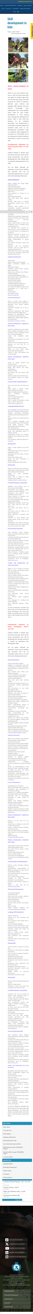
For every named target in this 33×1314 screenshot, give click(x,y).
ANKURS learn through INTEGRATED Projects (13, 1148)
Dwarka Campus (7, 1177)
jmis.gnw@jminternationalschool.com (18, 1285)
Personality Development (10, 1167)
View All (17, 1200)
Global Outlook (7, 1170)
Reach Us (8, 8)
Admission (19, 5)
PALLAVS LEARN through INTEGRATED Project (13, 1152)
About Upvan (6, 1127)
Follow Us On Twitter (17, 1244)
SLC (14, 11)
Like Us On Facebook (16, 1240)
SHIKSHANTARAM (7, 1164)
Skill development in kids (9, 1140)
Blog (18, 11)
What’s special (7, 1134)
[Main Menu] (31, 211)
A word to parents (8, 1157)
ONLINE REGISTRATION (10, 5)
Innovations (6, 1174)
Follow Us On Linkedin (17, 1252)
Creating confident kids (9, 1137)
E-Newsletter (15, 8)
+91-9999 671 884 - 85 (18, 1283)
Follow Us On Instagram (17, 1256)
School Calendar (27, 5)
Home (1, 5)
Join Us (3, 8)
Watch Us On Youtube (17, 1248)
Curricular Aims (7, 1130)
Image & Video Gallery (25, 8)
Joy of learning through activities (12, 1144)
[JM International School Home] (16, 1267)
